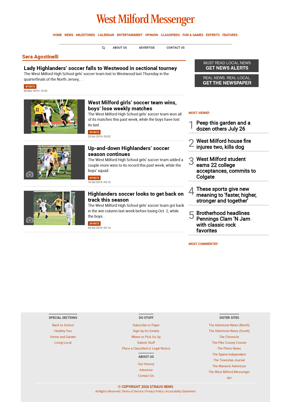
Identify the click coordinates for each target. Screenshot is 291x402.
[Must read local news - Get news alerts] (228, 66)
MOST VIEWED (198, 113)
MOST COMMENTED (203, 244)
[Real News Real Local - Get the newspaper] (228, 81)
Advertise (147, 47)
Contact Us (176, 47)
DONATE (258, 5)
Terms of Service (132, 391)
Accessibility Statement (180, 391)
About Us (120, 47)
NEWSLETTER (234, 5)
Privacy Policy (154, 391)
